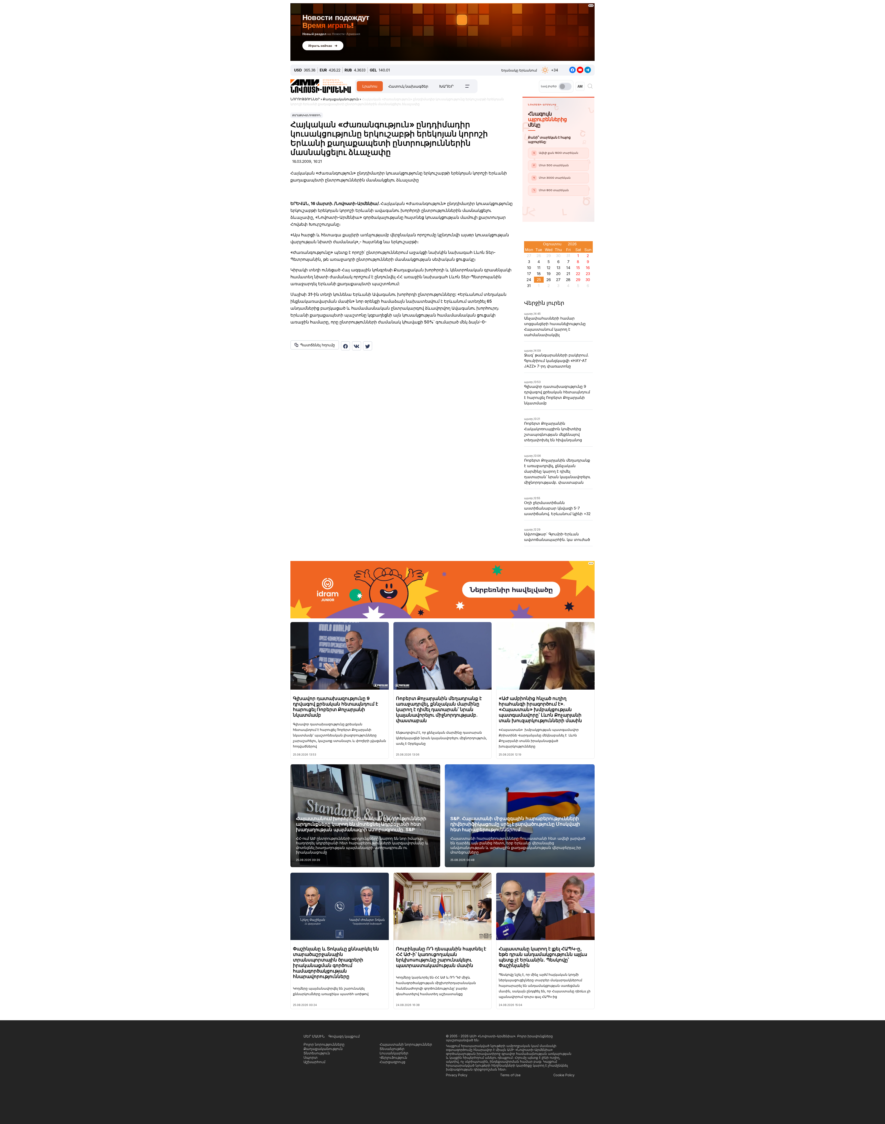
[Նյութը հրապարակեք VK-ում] (356, 346)
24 (529, 279)
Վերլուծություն (393, 1057)
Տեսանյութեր (392, 1049)
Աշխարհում (314, 1062)
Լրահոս (369, 86)
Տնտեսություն (317, 1053)
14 (568, 267)
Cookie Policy (564, 1075)
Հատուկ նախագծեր (408, 86)
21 (568, 273)
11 (538, 267)
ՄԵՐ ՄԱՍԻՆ (314, 1036)
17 (529, 273)
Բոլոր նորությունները (324, 1044)
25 (539, 279)
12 (548, 267)
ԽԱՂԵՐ (446, 86)
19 (549, 273)
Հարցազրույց (392, 1062)
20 (558, 273)
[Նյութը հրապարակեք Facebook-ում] (345, 346)
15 (578, 267)
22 (578, 273)
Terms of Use (510, 1075)
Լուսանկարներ (394, 1053)
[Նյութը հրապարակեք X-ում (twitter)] (367, 346)
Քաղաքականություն (306, 115)
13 (558, 267)
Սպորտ (311, 1057)
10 (529, 267)
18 (539, 273)
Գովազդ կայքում (344, 1036)
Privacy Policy (456, 1075)
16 (588, 267)
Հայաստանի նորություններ (406, 1044)
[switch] (565, 86)
